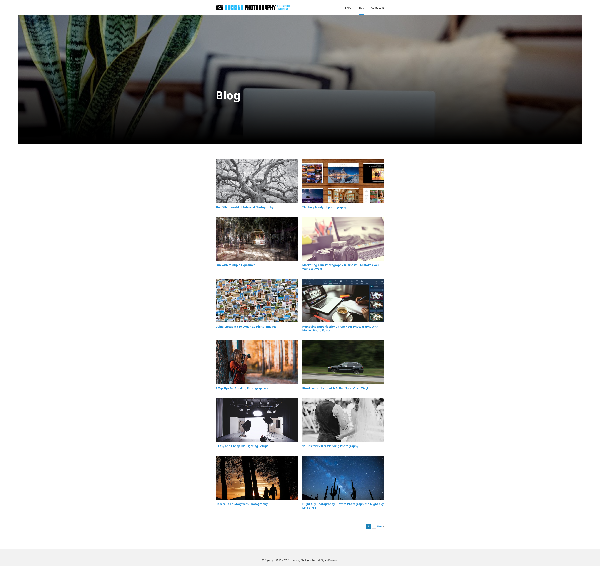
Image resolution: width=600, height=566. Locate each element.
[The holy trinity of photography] (343, 185)
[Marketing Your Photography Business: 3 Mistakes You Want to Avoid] (343, 243)
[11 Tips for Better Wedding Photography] (343, 423)
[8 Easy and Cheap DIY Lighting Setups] (257, 421)
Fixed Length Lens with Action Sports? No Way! (335, 388)
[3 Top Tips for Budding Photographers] (257, 366)
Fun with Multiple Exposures (235, 265)
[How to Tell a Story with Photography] (257, 482)
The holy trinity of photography (324, 207)
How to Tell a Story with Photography (242, 504)
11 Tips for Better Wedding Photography (330, 446)
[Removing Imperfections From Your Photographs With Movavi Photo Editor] (343, 304)
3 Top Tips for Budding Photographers (242, 388)
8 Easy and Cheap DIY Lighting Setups (242, 446)
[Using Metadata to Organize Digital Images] (257, 304)
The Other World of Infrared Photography (245, 207)
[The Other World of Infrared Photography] (257, 185)
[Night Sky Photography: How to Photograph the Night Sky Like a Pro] (343, 482)
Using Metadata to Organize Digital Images (246, 326)
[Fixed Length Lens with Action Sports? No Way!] (343, 364)
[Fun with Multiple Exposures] (257, 243)
